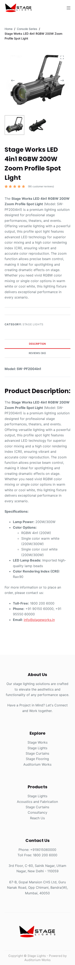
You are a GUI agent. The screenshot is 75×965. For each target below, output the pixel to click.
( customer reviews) (41, 186)
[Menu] (68, 8)
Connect (61, 705)
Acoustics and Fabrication (37, 802)
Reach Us (37, 818)
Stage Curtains (37, 753)
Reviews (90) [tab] (37, 353)
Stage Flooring (37, 759)
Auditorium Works (37, 764)
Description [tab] (37, 343)
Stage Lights (32, 324)
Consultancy (37, 812)
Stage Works (38, 742)
